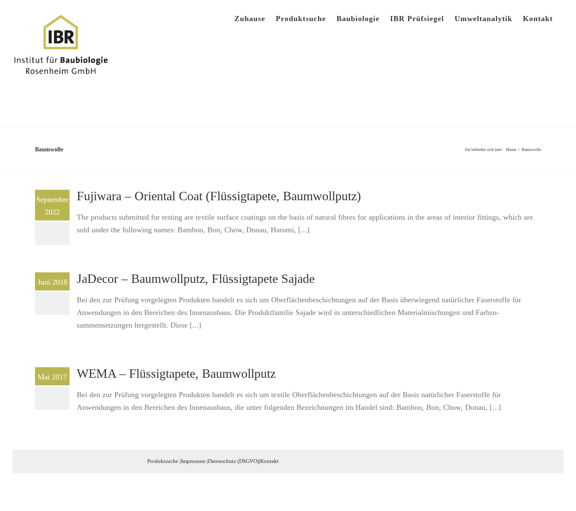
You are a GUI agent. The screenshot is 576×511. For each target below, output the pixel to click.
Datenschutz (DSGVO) (233, 461)
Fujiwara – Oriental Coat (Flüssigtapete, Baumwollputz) (219, 196)
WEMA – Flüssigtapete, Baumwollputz (176, 373)
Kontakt (269, 461)
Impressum (193, 461)
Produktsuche (162, 461)
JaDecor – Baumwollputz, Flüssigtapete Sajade (196, 278)
